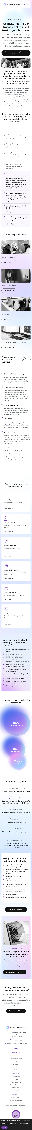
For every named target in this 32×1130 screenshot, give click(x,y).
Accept (4, 1127)
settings (12, 1124)
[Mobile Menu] (28, 5)
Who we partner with (16, 1094)
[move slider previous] (24, 359)
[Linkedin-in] (16, 1048)
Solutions (16, 1073)
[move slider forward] (29, 359)
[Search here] (25, 4)
